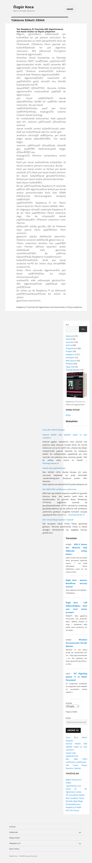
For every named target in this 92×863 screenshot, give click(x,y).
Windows (69, 363)
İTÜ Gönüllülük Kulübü (75, 795)
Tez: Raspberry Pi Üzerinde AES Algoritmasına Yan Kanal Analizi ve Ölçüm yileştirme (40, 30)
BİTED (68, 415)
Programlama (71, 348)
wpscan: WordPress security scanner (76, 583)
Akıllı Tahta (14, 849)
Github (12, 827)
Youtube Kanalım (73, 370)
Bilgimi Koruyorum (73, 779)
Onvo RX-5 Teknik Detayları (54, 430)
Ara (67, 324)
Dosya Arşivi (14, 838)
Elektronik (70, 336)
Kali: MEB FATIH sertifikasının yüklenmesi (59, 489)
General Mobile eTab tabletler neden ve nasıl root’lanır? (76, 746)
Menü (70, 9)
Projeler (69, 351)
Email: (68, 718)
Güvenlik (69, 342)
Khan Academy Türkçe (75, 798)
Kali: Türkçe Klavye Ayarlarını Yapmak (58, 519)
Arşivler (69, 703)
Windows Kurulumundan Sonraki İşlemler (76, 642)
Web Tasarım (71, 360)
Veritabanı (70, 357)
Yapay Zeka (70, 367)
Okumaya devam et (51, 463)
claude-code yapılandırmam (54, 468)
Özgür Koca (23, 7)
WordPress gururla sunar (28, 856)
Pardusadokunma (73, 804)
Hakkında (13, 832)
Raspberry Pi (71, 354)
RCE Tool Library (72, 810)
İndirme (69, 345)
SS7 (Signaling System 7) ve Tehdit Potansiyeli (76, 676)
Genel (68, 339)
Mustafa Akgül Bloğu (74, 801)
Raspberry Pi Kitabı (73, 807)
